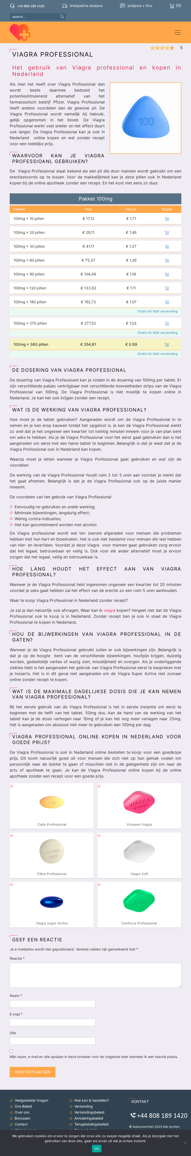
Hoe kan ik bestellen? (91, 1100)
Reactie (17, 958)
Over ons (22, 1112)
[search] (62, 16)
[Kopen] (167, 218)
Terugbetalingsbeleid (91, 1124)
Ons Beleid (23, 1106)
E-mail (16, 1014)
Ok (97, 1149)
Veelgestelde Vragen (31, 1100)
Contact (21, 1124)
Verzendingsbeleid (89, 1112)
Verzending (83, 1106)
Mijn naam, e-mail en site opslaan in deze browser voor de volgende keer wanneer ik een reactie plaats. (94, 1056)
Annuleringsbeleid (88, 1118)
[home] (22, 32)
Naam (16, 995)
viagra (109, 610)
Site (13, 1033)
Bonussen (22, 1118)
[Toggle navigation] (177, 32)
